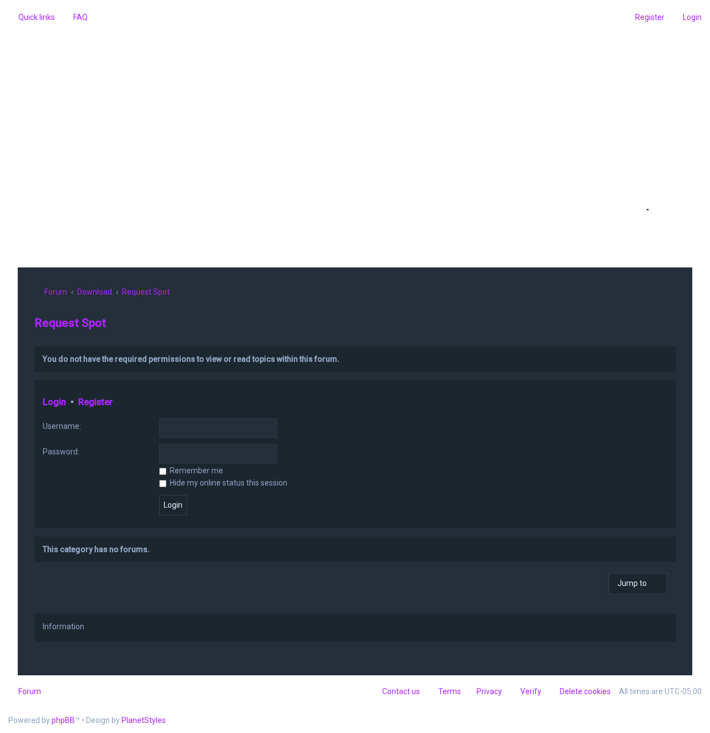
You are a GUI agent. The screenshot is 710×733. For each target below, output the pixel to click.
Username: (62, 426)
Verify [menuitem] (530, 691)
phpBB (63, 720)
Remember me (195, 470)
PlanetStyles (143, 720)
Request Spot (70, 323)
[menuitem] (75, 17)
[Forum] (355, 137)
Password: (61, 451)
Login (54, 402)
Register (95, 402)
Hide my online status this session (227, 482)
